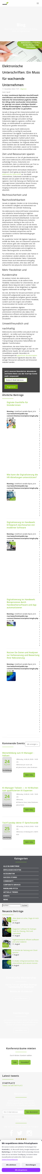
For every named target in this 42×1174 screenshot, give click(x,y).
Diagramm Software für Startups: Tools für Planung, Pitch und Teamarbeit (24, 931)
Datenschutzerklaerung (10, 1160)
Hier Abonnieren (32, 1112)
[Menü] (38, 3)
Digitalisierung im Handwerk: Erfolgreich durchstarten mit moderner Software (21, 525)
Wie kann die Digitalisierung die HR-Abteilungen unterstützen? (22, 476)
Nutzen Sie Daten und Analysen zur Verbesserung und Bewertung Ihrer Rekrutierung (23, 655)
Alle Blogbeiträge (11, 866)
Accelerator (9, 874)
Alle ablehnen (11, 1165)
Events (6, 896)
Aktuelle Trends (10, 892)
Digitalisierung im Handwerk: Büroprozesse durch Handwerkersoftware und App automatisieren (21, 603)
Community (8, 881)
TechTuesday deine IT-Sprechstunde (20, 822)
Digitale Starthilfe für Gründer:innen (17, 403)
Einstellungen (31, 1165)
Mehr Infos (29, 775)
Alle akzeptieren (21, 1170)
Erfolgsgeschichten (12, 870)
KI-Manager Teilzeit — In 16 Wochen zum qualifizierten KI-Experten (20, 789)
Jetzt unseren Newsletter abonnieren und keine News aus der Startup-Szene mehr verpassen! (20, 373)
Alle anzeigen (32, 744)
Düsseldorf (25, 1062)
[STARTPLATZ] (5, 3)
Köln (15, 1062)
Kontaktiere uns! (21, 1030)
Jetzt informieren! (21, 998)
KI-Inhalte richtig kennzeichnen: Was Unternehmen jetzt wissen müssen (25, 962)
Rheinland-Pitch (10, 888)
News (5, 899)
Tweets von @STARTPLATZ (12, 1085)
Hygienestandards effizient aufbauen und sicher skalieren (25, 941)
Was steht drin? (21, 1108)
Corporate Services (11, 885)
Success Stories (10, 877)
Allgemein (23, 89)
